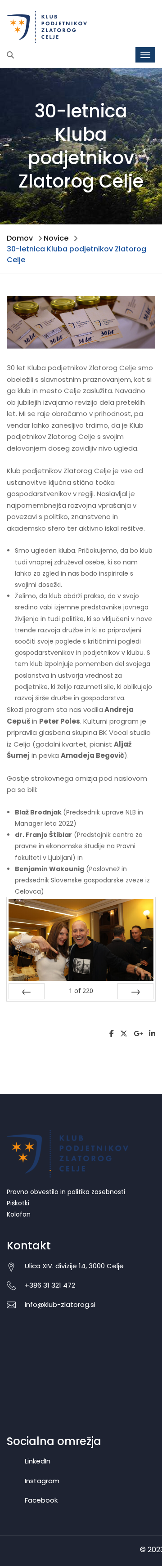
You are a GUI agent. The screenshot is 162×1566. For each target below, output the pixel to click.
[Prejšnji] (27, 991)
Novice (56, 238)
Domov (20, 238)
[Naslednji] (135, 991)
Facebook (41, 1500)
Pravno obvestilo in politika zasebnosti (66, 1191)
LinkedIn (37, 1461)
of (81, 990)
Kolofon (19, 1214)
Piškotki (18, 1203)
